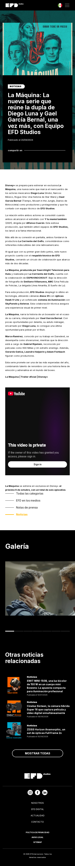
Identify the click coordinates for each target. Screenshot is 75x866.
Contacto (37, 822)
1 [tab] (9, 631)
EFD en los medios (28, 500)
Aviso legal (37, 837)
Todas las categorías (29, 493)
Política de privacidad (37, 832)
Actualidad (37, 815)
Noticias (22, 514)
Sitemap (37, 842)
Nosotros (37, 803)
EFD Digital (37, 809)
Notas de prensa (27, 507)
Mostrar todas (37, 753)
